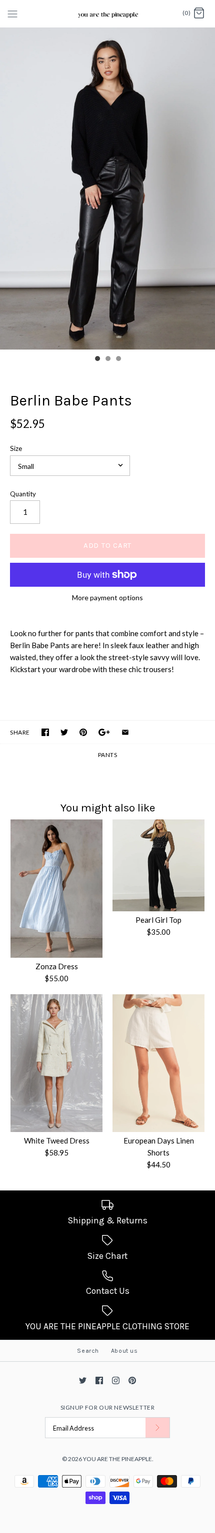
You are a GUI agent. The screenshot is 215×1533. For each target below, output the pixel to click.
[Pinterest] (132, 1380)
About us (124, 1350)
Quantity (23, 494)
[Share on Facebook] (45, 732)
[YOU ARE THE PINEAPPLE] (108, 13)
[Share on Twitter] (64, 732)
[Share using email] (125, 732)
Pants (108, 755)
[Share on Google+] (104, 732)
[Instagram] (116, 1380)
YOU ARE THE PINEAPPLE (117, 1459)
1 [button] (97, 360)
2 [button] (107, 360)
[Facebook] (99, 1380)
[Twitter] (82, 1380)
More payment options (107, 598)
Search (88, 1350)
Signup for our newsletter (107, 1407)
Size (16, 448)
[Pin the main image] (83, 732)
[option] (107, 188)
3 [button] (118, 360)
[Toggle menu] (12, 12)
